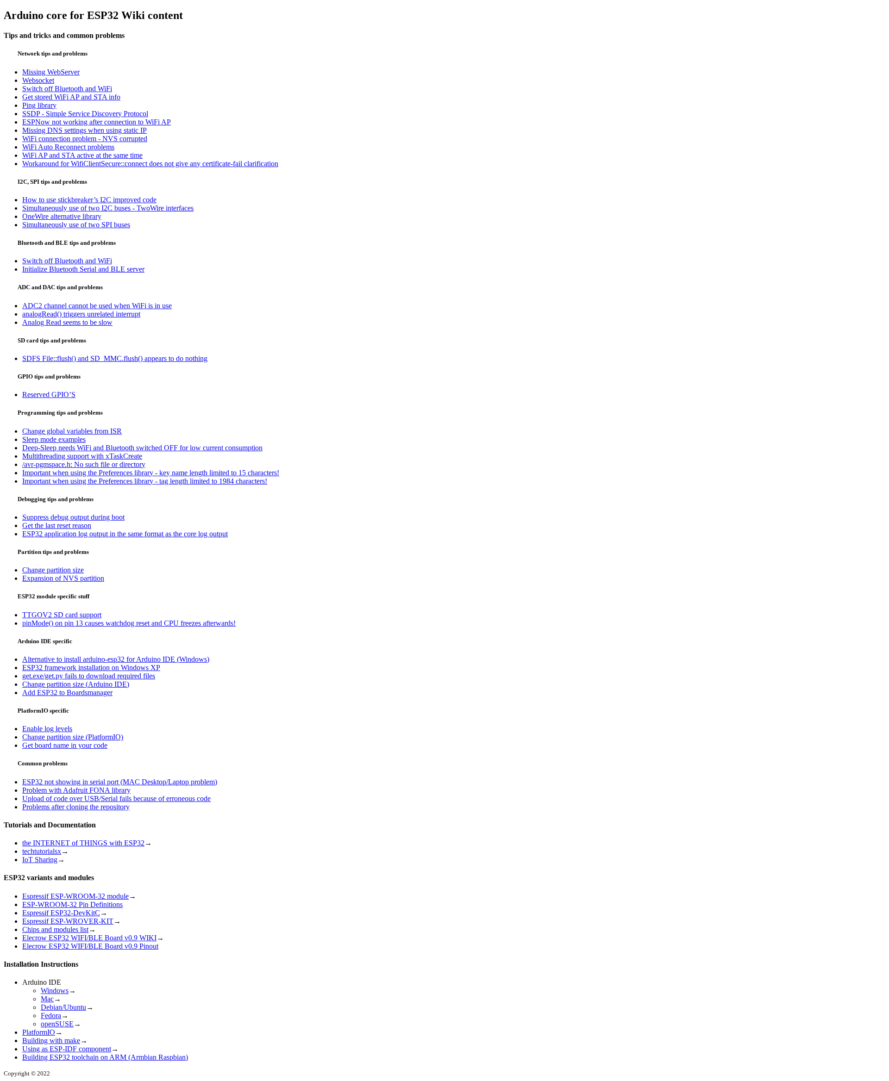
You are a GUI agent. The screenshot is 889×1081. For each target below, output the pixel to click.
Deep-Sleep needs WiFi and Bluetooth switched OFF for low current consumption (142, 448)
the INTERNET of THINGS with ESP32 (83, 843)
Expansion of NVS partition (63, 578)
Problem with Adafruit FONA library (76, 790)
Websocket (38, 80)
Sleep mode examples (54, 439)
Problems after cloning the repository (76, 807)
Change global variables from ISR (72, 431)
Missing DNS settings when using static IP (84, 130)
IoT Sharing (39, 860)
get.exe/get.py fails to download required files (88, 676)
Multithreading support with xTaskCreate (82, 456)
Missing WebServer (51, 72)
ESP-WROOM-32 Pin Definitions (72, 904)
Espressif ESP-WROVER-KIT (67, 921)
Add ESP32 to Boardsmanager (67, 692)
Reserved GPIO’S (48, 394)
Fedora (51, 1015)
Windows (55, 990)
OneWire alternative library (61, 216)
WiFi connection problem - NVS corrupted (84, 139)
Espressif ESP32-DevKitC (61, 913)
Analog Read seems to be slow (67, 322)
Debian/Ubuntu (63, 1007)
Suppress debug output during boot (73, 517)
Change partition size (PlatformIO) (72, 737)
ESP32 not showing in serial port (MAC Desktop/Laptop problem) (119, 782)
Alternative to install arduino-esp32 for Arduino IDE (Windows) (115, 659)
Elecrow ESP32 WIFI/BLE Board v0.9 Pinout (90, 946)
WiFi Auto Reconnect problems (68, 147)
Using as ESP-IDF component (66, 1049)
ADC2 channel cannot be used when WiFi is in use (97, 306)
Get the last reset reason (56, 525)
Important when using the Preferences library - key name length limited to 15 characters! (150, 473)
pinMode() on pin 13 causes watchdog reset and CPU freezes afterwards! (129, 623)
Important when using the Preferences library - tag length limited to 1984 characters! (144, 481)
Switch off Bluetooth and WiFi (67, 89)
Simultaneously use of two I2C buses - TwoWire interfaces (108, 208)
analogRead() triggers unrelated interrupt (81, 314)
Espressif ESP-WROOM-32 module (75, 896)
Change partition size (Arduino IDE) (75, 684)
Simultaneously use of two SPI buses (76, 225)
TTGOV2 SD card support (61, 615)
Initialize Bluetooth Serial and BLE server (83, 269)
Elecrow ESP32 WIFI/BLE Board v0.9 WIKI (89, 938)
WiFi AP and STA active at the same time (82, 155)
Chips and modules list (55, 929)
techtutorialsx (41, 851)
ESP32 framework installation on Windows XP (91, 667)
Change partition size (53, 570)
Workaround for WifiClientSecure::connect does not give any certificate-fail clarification (150, 164)
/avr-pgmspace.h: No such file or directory (83, 464)
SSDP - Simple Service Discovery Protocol (85, 114)
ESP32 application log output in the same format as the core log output (125, 534)
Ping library (39, 105)
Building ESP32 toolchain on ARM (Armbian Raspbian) (105, 1057)
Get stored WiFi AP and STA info (71, 97)
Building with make (51, 1040)
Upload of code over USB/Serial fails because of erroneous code (116, 798)
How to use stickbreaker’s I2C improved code (89, 200)
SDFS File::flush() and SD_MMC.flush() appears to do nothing (114, 358)
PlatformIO (38, 1032)
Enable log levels (47, 729)
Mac (47, 999)
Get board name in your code (64, 745)
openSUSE (57, 1024)
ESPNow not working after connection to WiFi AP (96, 122)
